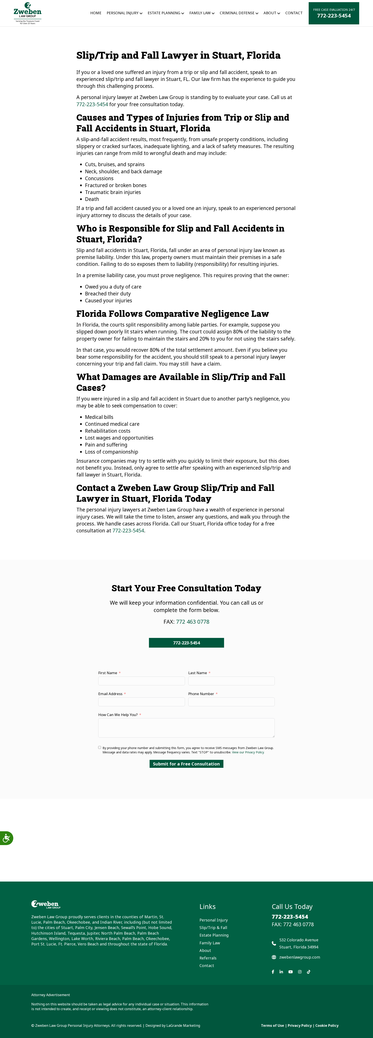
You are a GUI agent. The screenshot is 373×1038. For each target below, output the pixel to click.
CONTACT (294, 12)
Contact (206, 965)
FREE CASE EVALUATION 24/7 (334, 13)
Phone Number (201, 693)
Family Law (200, 12)
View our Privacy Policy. (248, 752)
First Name (107, 672)
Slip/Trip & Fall (213, 927)
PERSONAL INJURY (123, 12)
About (205, 950)
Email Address (110, 693)
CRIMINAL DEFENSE (237, 12)
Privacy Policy (300, 1025)
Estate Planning (164, 12)
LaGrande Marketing (183, 1025)
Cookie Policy (326, 1025)
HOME (95, 12)
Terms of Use (272, 1025)
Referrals (208, 958)
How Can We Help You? (118, 714)
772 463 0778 (192, 621)
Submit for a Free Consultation (186, 764)
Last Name (197, 672)
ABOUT (270, 12)
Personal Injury (213, 920)
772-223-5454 (92, 104)
